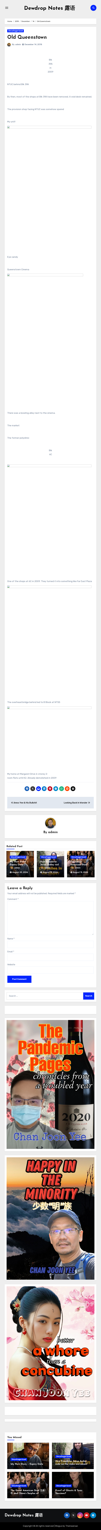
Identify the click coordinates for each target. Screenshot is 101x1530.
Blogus (58, 1526)
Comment (13, 899)
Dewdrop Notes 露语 (49, 8)
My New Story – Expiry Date (27, 1464)
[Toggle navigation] (7, 7)
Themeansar (71, 1526)
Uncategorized (15, 31)
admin (18, 44)
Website (11, 964)
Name (10, 938)
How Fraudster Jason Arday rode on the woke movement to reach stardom (71, 1464)
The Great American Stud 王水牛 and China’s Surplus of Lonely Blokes (28, 1493)
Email (10, 951)
